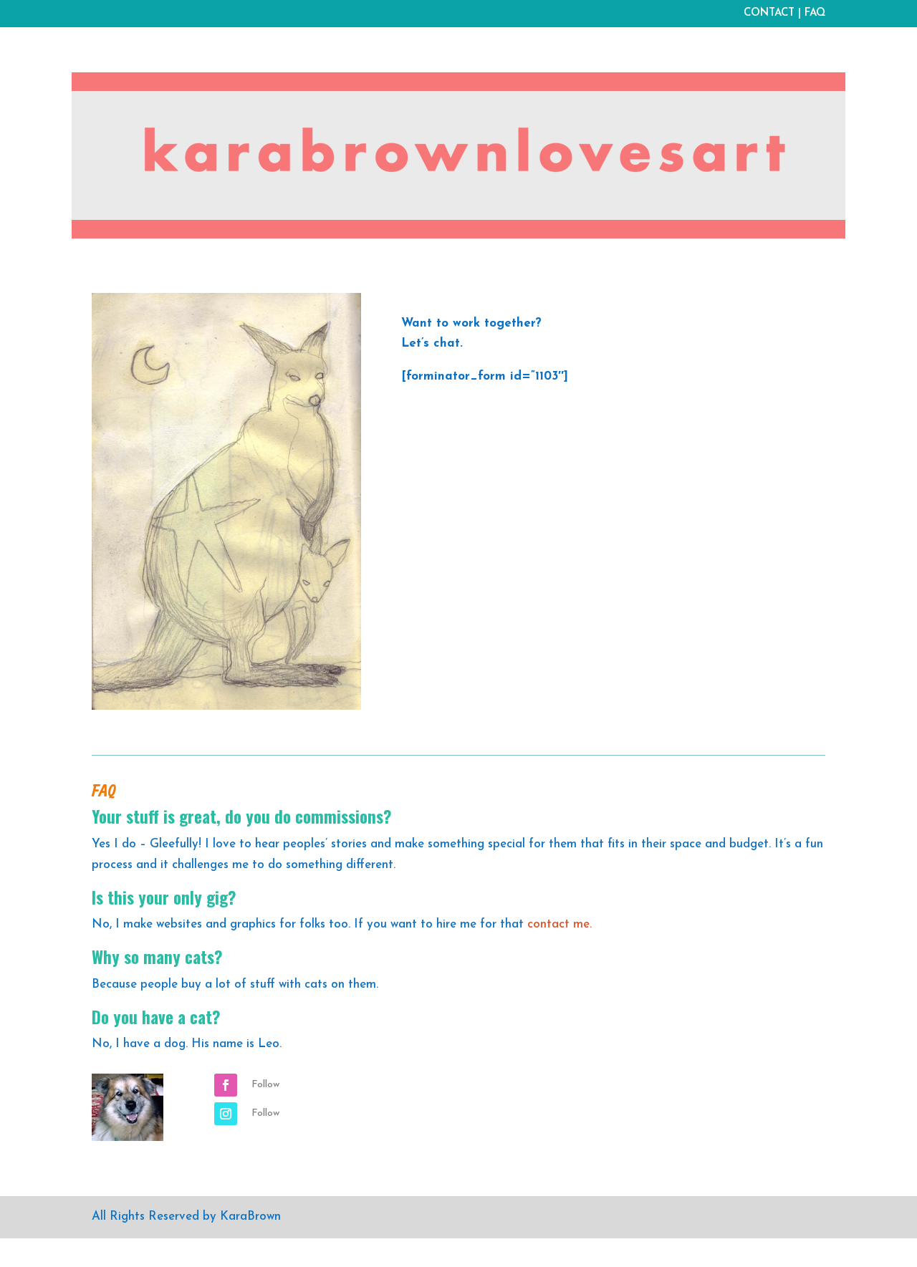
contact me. (559, 924)
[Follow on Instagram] (225, 1113)
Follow (265, 1084)
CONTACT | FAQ (784, 13)
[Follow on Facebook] (225, 1085)
